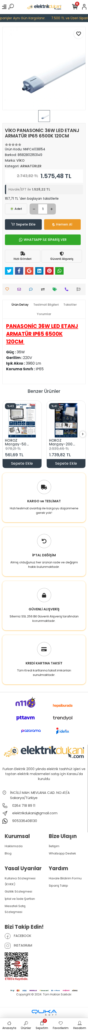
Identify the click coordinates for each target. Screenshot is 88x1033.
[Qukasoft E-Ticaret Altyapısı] (44, 1013)
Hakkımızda (14, 846)
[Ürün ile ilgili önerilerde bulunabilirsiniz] (80, 289)
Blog (8, 853)
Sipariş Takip (58, 885)
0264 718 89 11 (23, 805)
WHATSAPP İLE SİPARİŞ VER (45, 239)
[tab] (20, 304)
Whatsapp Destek (62, 853)
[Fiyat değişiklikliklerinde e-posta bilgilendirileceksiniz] (56, 289)
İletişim (54, 846)
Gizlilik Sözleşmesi (18, 891)
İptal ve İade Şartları (20, 899)
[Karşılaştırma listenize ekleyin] (44, 289)
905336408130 (24, 820)
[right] (83, 434)
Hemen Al (64, 224)
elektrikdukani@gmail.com (34, 813)
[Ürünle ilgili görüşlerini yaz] (32, 289)
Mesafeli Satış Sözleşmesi (15, 909)
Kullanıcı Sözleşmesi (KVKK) (20, 881)
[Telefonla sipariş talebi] (68, 289)
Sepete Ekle (25, 224)
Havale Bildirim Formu (65, 878)
